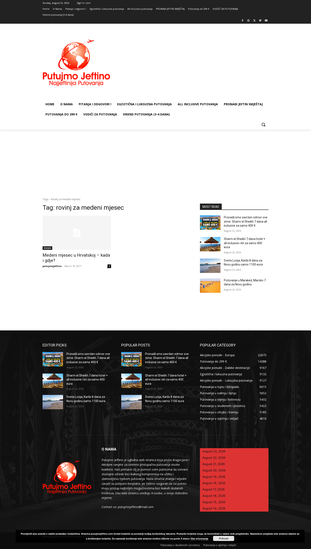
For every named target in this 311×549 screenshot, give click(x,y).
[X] (254, 20)
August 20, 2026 (214, 470)
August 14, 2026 (213, 508)
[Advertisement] (155, 161)
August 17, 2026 (213, 489)
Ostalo (47, 247)
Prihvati (223, 538)
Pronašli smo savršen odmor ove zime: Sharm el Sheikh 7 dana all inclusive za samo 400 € (245, 221)
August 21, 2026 (213, 464)
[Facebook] (242, 20)
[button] (263, 124)
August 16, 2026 (213, 495)
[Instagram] (248, 20)
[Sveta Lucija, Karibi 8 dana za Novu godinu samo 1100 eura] (210, 266)
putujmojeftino (52, 266)
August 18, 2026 (213, 483)
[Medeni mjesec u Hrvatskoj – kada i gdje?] (77, 233)
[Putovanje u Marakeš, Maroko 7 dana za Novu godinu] (210, 285)
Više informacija (199, 538)
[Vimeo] (260, 20)
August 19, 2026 (213, 476)
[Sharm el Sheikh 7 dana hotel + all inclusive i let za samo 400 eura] (210, 244)
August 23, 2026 (214, 451)
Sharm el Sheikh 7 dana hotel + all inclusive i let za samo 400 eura (244, 243)
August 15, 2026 (213, 502)
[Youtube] (266, 20)
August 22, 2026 (213, 457)
